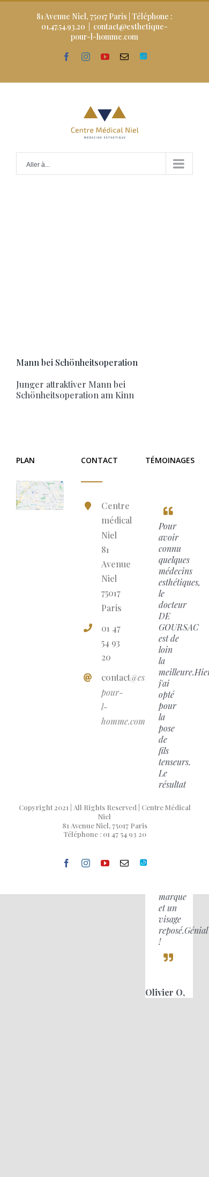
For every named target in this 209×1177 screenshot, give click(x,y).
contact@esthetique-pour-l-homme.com (119, 31)
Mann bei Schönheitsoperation (77, 362)
